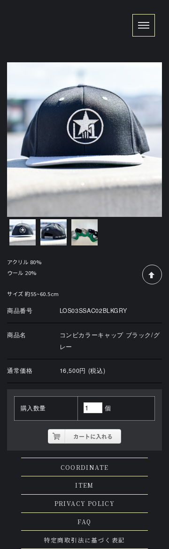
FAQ (84, 521)
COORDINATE (85, 467)
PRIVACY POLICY (84, 503)
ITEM (84, 485)
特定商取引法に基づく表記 (84, 539)
